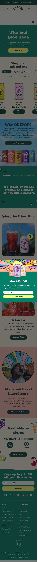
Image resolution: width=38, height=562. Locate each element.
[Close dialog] (35, 262)
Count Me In (18, 296)
